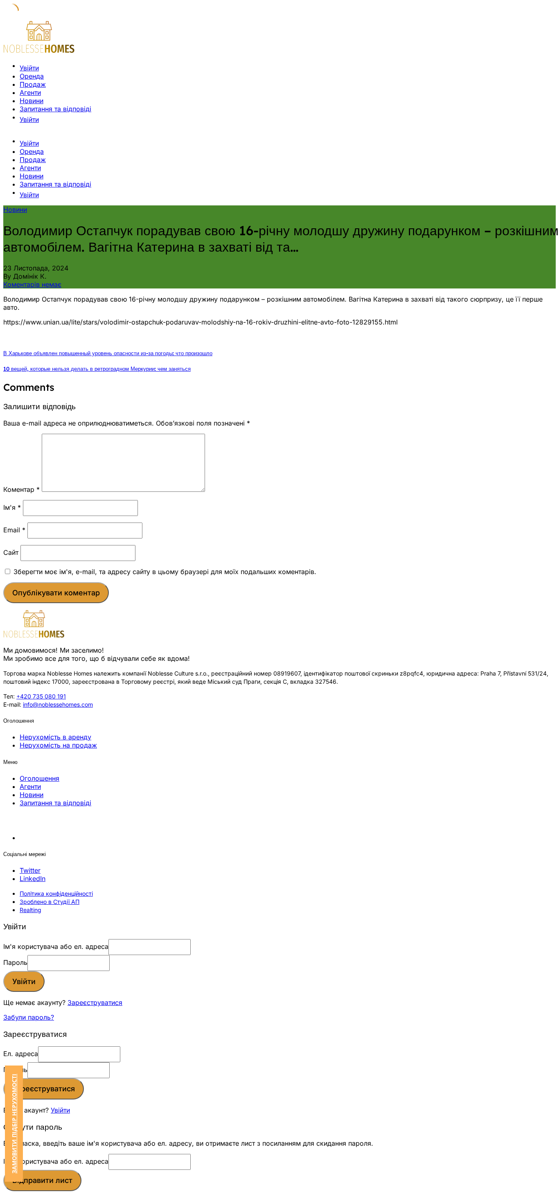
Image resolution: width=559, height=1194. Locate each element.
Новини (31, 101)
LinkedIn (32, 878)
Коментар (21, 489)
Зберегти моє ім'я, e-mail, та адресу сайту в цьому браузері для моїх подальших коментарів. (165, 572)
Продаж (33, 84)
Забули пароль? (28, 1017)
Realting (30, 909)
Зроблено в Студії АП (49, 901)
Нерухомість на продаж (58, 745)
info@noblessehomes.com (58, 704)
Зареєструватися (95, 1002)
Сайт (10, 552)
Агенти (30, 92)
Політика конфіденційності (56, 893)
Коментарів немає (32, 284)
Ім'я (12, 507)
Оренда (32, 76)
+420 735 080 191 (41, 696)
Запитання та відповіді (55, 109)
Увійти (60, 1110)
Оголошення (39, 778)
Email (14, 530)
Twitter (30, 870)
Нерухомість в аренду (55, 737)
